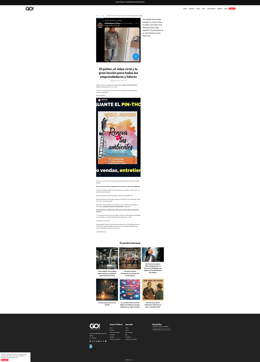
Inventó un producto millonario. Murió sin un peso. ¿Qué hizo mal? (153, 305)
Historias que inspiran (115, 332)
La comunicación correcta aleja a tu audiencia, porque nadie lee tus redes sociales (130, 305)
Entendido (4, 360)
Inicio (97, 15)
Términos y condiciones (115, 339)
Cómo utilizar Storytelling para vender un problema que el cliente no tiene (107, 273)
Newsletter (112, 334)
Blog (103, 15)
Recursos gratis (128, 332)
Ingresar (232, 8)
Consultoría (128, 337)
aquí (105, 231)
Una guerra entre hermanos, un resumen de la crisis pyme (130, 273)
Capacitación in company (131, 339)
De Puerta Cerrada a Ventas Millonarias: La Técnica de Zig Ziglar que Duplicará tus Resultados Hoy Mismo (153, 268)
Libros (126, 328)
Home (111, 328)
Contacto (112, 337)
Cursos (127, 330)
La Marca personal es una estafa (107, 304)
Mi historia (112, 330)
